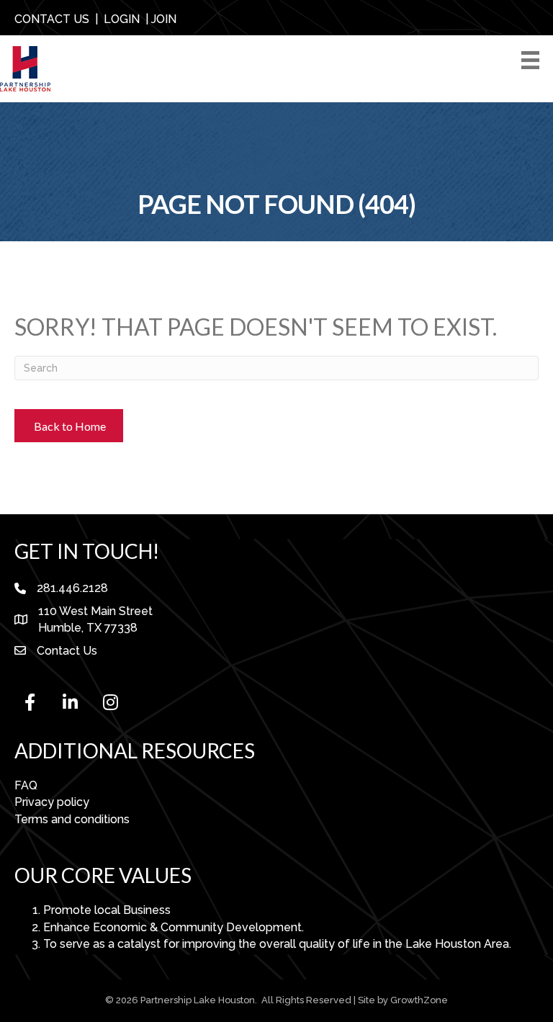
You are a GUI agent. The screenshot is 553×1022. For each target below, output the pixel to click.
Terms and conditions (72, 819)
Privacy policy (51, 802)
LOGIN (122, 19)
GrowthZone (419, 1000)
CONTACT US (51, 19)
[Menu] (532, 60)
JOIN (163, 19)
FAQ (25, 785)
